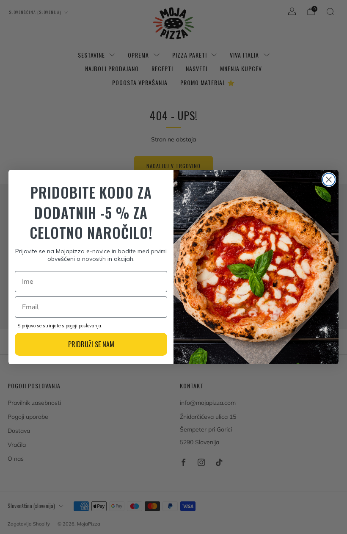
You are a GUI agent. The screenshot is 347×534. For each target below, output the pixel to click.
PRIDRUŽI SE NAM (91, 344)
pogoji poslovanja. (83, 326)
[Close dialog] (328, 179)
